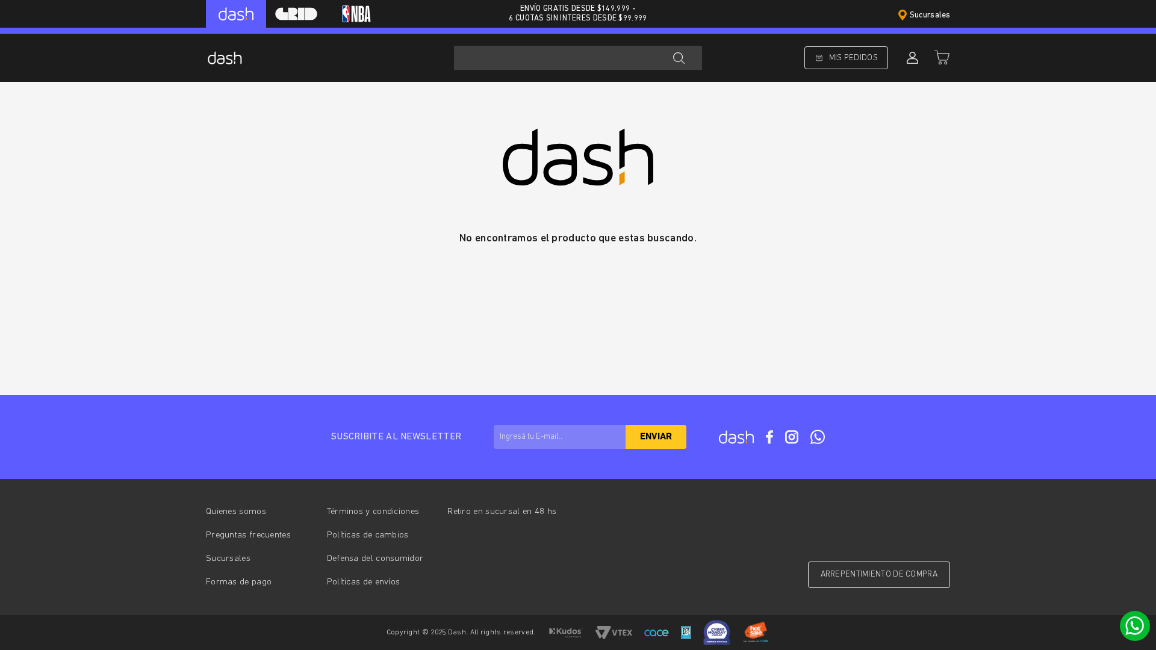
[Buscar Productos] (679, 57)
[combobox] (578, 58)
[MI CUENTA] (911, 57)
